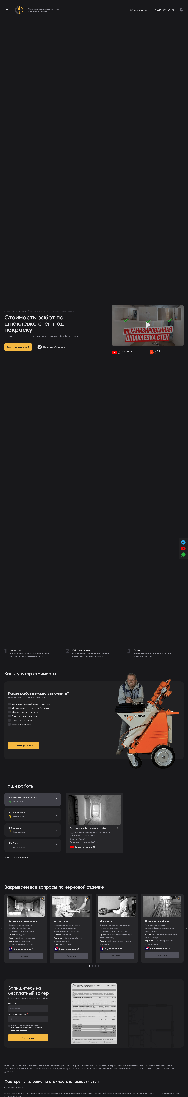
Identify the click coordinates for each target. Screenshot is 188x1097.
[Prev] (1, 928)
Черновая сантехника (22, 720)
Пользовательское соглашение (23, 1028)
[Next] (186, 928)
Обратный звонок (138, 10)
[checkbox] (9, 704)
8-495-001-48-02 (164, 10)
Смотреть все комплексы (17, 857)
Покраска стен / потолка (24, 716)
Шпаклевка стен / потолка (25, 712)
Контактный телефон (17, 1014)
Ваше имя (12, 1003)
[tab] (89, 966)
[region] (94, 928)
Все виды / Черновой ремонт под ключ (31, 704)
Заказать (25, 956)
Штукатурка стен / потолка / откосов (30, 708)
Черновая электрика (22, 724)
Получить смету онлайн (18, 347)
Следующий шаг (22, 745)
